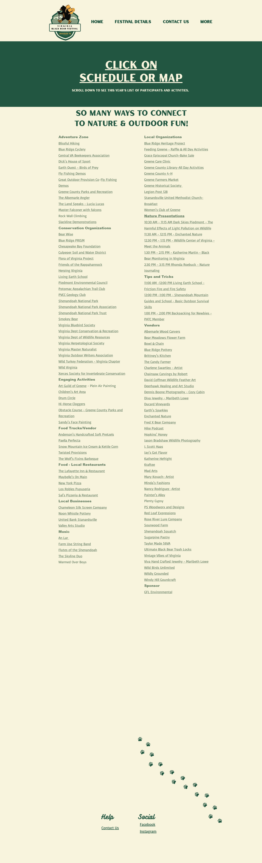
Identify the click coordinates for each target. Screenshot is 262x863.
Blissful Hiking (69, 143)
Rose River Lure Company (163, 519)
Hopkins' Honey (155, 434)
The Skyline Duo (70, 556)
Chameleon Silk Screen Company (82, 507)
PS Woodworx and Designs (164, 507)
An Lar (63, 538)
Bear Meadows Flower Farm (164, 337)
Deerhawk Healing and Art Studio (169, 386)
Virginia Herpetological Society (81, 343)
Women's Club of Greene (162, 210)
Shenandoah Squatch (160, 531)
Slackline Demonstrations (77, 222)
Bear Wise (65, 234)
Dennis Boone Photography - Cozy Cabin (174, 392)
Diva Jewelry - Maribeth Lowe (166, 398)
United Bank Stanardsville (77, 519)
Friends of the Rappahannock (80, 264)
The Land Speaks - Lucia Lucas (81, 204)
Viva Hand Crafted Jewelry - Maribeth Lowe (176, 561)
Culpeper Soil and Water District (82, 252)
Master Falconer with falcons (79, 210)
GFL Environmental (158, 592)
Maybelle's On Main (72, 477)
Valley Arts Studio (71, 525)
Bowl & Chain (154, 343)
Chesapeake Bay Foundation (79, 246)
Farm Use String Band (74, 544)
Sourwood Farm (156, 525)
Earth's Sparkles (156, 410)
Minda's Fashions (157, 483)
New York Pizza (69, 483)
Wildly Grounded (156, 573)
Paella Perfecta (69, 440)
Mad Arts (150, 470)
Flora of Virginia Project (76, 258)
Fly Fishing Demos (72, 173)
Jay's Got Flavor (155, 452)
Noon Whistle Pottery (74, 513)
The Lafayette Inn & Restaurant (81, 471)
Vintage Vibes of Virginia (162, 555)
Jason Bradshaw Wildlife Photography (172, 440)
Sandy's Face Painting (74, 422)
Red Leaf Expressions (160, 513)
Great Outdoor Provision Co (78, 179)
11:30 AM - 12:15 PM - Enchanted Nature (173, 234)
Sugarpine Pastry (157, 537)
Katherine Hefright (158, 458)
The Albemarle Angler (74, 197)
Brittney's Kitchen (157, 355)
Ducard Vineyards (157, 404)
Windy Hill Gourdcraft (160, 579)
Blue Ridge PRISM (71, 240)
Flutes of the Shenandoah (77, 550)
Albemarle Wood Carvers (162, 331)
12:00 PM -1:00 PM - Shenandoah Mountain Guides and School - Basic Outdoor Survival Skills (176, 301)
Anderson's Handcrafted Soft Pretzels (86, 434)
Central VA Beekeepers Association (84, 155)
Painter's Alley (154, 495)
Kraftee (149, 464)
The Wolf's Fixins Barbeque (78, 458)
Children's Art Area (72, 392)
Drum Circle (66, 398)
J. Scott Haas (153, 446)
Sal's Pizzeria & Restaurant (78, 495)
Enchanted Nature (157, 416)
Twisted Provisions (72, 452)
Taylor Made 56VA (157, 543)
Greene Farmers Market (161, 179)
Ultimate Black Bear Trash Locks (167, 549)
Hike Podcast (154, 428)
